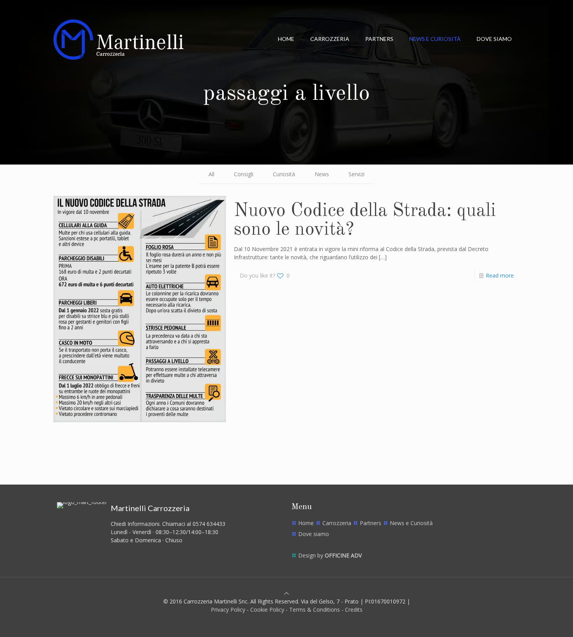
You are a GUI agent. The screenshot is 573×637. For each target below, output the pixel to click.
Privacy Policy (228, 609)
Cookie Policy (267, 609)
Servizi (356, 174)
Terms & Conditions (314, 609)
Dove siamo (313, 534)
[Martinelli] (118, 39)
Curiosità (284, 174)
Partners (370, 523)
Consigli (243, 174)
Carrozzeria (336, 523)
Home (306, 523)
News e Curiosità (411, 523)
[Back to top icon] (286, 593)
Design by (330, 555)
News (322, 174)
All (211, 174)
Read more (500, 275)
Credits (354, 609)
